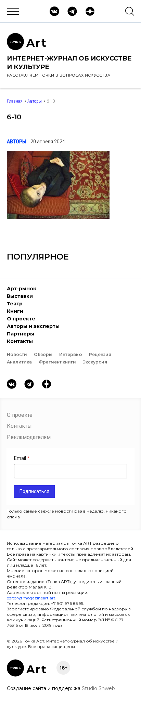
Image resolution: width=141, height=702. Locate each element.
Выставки (20, 296)
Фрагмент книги (57, 362)
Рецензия (100, 354)
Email (20, 458)
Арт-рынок (21, 289)
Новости (17, 354)
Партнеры (20, 334)
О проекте (21, 319)
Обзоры (43, 354)
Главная (15, 101)
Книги (15, 311)
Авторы (34, 101)
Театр (15, 304)
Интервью (70, 354)
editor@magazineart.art (31, 597)
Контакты (20, 341)
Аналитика (19, 362)
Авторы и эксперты (33, 326)
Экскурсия (95, 362)
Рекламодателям (29, 437)
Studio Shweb (98, 688)
